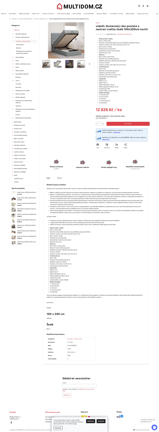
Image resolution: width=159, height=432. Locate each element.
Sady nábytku (20, 57)
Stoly (17, 61)
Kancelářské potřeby (20, 169)
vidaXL (98, 23)
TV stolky (18, 84)
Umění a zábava (19, 152)
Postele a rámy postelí (23, 41)
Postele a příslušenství (23, 37)
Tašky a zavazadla (20, 159)
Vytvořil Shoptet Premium (142, 430)
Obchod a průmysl (19, 145)
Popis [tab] (48, 178)
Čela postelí (20, 45)
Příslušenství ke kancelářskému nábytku (25, 110)
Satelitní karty (18, 179)
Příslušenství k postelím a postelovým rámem (24, 52)
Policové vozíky (20, 94)
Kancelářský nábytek (22, 74)
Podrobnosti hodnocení (124, 34)
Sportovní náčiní (19, 142)
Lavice (18, 81)
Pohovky (18, 77)
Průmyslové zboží (19, 125)
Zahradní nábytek (21, 34)
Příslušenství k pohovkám (23, 118)
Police (17, 67)
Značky (16, 182)
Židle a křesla (20, 71)
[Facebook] (11, 423)
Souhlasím (101, 421)
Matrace (18, 48)
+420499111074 (14, 419)
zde (75, 424)
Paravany (18, 87)
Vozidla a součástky (20, 132)
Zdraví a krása (18, 162)
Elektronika (17, 122)
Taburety (18, 106)
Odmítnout (90, 421)
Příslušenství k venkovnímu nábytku (24, 102)
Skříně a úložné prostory (23, 64)
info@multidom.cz (15, 417)
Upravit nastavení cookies (48, 430)
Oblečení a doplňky (20, 172)
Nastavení (58, 428)
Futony (18, 115)
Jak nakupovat (49, 417)
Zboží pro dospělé (19, 165)
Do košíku (128, 124)
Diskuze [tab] (59, 178)
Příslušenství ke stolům (23, 91)
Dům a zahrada (18, 139)
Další (15, 175)
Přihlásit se (67, 395)
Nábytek (16, 30)
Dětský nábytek (20, 97)
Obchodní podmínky (51, 419)
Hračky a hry (18, 129)
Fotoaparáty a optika (20, 149)
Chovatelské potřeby (20, 135)
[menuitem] (4, 14)
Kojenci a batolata (20, 155)
